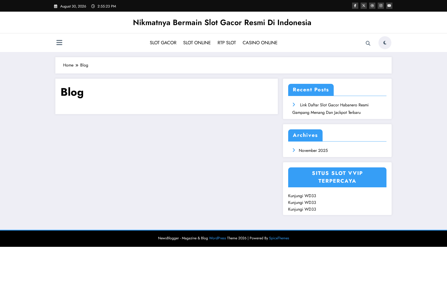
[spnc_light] (384, 42)
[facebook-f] (355, 6)
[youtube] (389, 6)
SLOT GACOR (163, 42)
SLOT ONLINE (197, 42)
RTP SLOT (227, 42)
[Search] (368, 43)
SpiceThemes (279, 238)
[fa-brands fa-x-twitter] (364, 6)
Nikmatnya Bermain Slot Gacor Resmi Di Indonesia (222, 22)
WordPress (217, 238)
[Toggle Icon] (59, 43)
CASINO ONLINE (260, 42)
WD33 (310, 196)
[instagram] (381, 6)
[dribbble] (372, 6)
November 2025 (313, 150)
